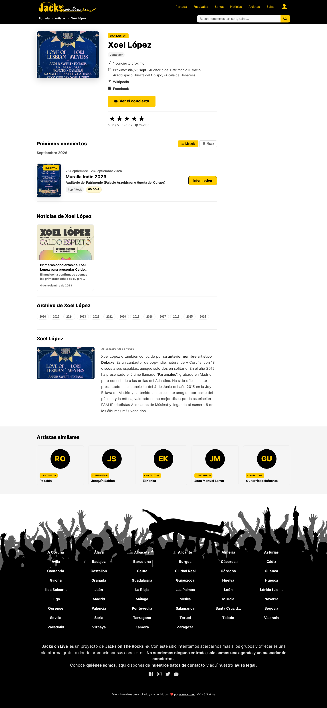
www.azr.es (187, 694)
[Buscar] (285, 18)
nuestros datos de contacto (178, 665)
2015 (189, 316)
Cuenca (271, 571)
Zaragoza (185, 627)
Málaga (142, 599)
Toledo (228, 617)
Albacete (142, 552)
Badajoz (99, 561)
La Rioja (142, 589)
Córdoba (228, 571)
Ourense (55, 608)
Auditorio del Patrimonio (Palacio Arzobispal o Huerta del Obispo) (116, 182)
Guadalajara (142, 580)
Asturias (271, 552)
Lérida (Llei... (271, 589)
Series (219, 6)
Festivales (201, 6)
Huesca (271, 580)
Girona (56, 580)
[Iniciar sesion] (284, 7)
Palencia (99, 608)
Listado (190, 143)
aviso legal (245, 665)
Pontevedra (142, 608)
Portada (181, 6)
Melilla (185, 599)
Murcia (228, 599)
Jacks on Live (55, 646)
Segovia (271, 608)
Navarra (271, 599)
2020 (123, 316)
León (228, 589)
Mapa (210, 143)
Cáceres (228, 561)
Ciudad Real (185, 571)
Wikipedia (121, 82)
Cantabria (55, 571)
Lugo (55, 599)
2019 (136, 316)
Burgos (185, 561)
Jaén (99, 589)
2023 (83, 316)
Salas (270, 6)
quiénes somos (101, 665)
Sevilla (55, 617)
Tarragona (142, 617)
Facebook (121, 89)
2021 (109, 316)
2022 (96, 316)
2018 (149, 316)
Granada (98, 580)
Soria (98, 617)
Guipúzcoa (185, 580)
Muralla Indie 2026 (86, 176)
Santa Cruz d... (228, 608)
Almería (228, 552)
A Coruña (55, 552)
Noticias (236, 6)
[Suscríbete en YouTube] (176, 674)
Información (202, 180)
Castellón (99, 571)
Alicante (185, 552)
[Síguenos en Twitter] (168, 674)
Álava (99, 552)
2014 (203, 316)
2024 (69, 316)
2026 (43, 316)
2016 (176, 316)
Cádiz (271, 561)
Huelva (228, 580)
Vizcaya (99, 627)
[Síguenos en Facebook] (151, 674)
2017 (163, 316)
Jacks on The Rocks (124, 646)
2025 (56, 316)
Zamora (142, 627)
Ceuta (142, 571)
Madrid (99, 599)
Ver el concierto (134, 101)
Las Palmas (185, 589)
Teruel (185, 617)
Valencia (271, 617)
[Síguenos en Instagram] (159, 674)
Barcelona (142, 561)
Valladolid (55, 627)
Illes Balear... (56, 589)
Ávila (56, 561)
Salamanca (185, 608)
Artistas (254, 6)
